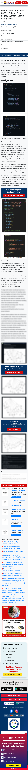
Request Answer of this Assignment (14, 485)
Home (1, 55)
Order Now (18, 2)
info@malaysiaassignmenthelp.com (14, 708)
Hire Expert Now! (14, 430)
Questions (8, 55)
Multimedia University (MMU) (9, 24)
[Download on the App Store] (7, 689)
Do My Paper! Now (13, 675)
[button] (2, 2)
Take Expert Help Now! (14, 372)
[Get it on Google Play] (21, 689)
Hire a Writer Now (13, 765)
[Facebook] (11, 711)
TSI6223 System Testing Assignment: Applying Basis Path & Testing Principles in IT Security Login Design (13, 564)
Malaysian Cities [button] (13, 700)
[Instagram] (16, 711)
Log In (24, 2)
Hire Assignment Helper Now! (14, 195)
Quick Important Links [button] (13, 695)
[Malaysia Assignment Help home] (9, 3)
